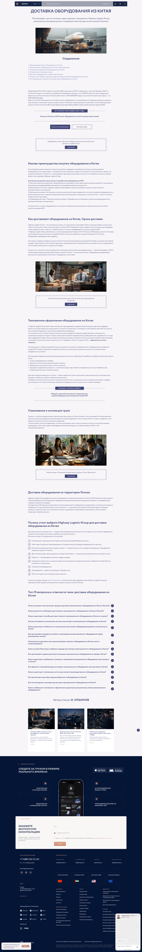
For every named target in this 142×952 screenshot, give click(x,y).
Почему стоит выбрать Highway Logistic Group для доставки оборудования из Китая (59, 77)
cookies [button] (12, 947)
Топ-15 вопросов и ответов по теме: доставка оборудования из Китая (53, 79)
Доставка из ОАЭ (79, 875)
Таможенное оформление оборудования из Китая (47, 70)
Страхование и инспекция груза (41, 72)
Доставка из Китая (63, 875)
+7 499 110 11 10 (29, 859)
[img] (21, 872)
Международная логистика (53, 3)
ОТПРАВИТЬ (60, 843)
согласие (61, 838)
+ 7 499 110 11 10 (106, 3)
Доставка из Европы (114, 875)
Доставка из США (96, 875)
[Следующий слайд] (138, 730)
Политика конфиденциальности (93, 941)
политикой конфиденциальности (102, 838)
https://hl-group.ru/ (54, 580)
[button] (82, 127)
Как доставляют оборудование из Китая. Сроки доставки (50, 67)
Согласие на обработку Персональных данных (68, 941)
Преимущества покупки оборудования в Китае (46, 65)
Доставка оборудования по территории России (46, 74)
